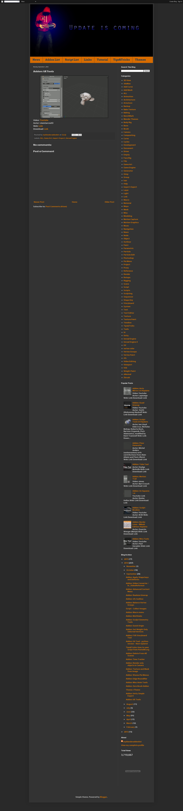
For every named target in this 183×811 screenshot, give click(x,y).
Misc (126, 213)
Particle (127, 251)
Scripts (127, 290)
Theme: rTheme (133, 690)
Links (88, 59)
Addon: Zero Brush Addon (137, 686)
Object (127, 238)
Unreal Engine (71, 138)
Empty (127, 155)
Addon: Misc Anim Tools (137, 682)
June (128, 712)
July (128, 708)
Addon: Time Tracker (135, 659)
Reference (128, 271)
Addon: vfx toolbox (134, 599)
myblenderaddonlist (132, 741)
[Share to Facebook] (79, 135)
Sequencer (128, 297)
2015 (126, 559)
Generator (128, 171)
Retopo (127, 277)
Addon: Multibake (134, 616)
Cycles (126, 142)
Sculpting (128, 293)
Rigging (127, 280)
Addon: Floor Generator (138, 444)
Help (126, 184)
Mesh (126, 209)
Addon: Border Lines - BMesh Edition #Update (139, 524)
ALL (41, 138)
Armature (128, 103)
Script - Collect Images (136, 608)
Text (126, 309)
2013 (126, 732)
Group (126, 177)
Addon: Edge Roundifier (136, 679)
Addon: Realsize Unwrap (137, 595)
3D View (127, 80)
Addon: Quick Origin (135, 626)
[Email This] (73, 135)
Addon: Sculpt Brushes (138, 509)
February (130, 727)
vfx (125, 358)
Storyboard (129, 303)
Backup (127, 106)
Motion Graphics (131, 222)
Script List (72, 59)
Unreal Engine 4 (131, 342)
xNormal (127, 374)
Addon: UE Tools (133, 699)
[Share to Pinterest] (81, 135)
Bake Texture (130, 109)
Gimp (126, 174)
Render (127, 274)
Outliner (127, 242)
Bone (126, 125)
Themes (140, 59)
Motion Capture (131, 219)
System (127, 306)
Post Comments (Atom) (56, 206)
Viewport (128, 364)
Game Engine (129, 167)
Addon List (52, 59)
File (125, 161)
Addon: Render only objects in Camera (135, 664)
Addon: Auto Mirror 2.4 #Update (140, 389)
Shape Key (128, 300)
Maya (126, 206)
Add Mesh (128, 90)
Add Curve (128, 87)
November (131, 566)
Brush (126, 129)
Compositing (129, 135)
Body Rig (128, 122)
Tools (126, 329)
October (130, 570)
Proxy (126, 268)
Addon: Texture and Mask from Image (137, 670)
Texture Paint (130, 319)
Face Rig (127, 158)
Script (126, 287)
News (36, 59)
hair (125, 180)
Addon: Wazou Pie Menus (137, 675)
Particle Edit (129, 255)
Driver (126, 151)
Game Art (48, 138)
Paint (126, 245)
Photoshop (129, 258)
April (128, 719)
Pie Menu (128, 261)
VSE (125, 368)
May (128, 715)
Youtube (44, 120)
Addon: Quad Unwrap (138, 404)
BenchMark (129, 116)
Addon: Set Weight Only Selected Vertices (137, 630)
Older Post (109, 202)
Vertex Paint (129, 355)
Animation (128, 96)
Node (126, 235)
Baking (127, 112)
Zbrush (127, 377)
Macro (126, 200)
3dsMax (127, 83)
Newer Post (39, 202)
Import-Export (59, 138)
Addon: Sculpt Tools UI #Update (140, 420)
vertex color (129, 348)
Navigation (129, 229)
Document (128, 148)
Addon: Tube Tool (140, 464)
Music (126, 226)
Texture (127, 316)
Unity (126, 335)
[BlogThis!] (75, 135)
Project (127, 264)
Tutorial (102, 59)
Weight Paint (130, 371)
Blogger (103, 797)
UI (124, 332)
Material (127, 203)
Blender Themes (131, 119)
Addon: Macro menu (135, 612)
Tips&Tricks (121, 59)
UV (125, 345)
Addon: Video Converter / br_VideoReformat (137, 584)
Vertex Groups (130, 351)
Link (41, 126)
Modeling (128, 216)
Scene (126, 284)
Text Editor (129, 313)
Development (130, 145)
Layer (126, 190)
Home (74, 202)
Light (126, 193)
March (129, 723)
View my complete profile (132, 745)
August (130, 704)
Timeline (127, 322)
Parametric (129, 248)
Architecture (129, 100)
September (131, 574)
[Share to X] (77, 135)
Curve (126, 138)
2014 (126, 563)
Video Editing (130, 361)
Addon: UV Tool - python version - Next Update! (137, 642)
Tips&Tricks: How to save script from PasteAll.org (137, 648)
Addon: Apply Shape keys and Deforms (137, 578)
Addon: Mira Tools (140, 539)
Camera (127, 132)
